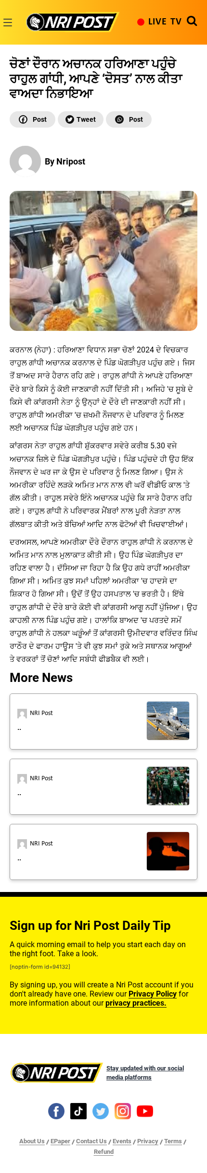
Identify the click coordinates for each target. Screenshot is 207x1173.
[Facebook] (32, 119)
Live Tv (165, 22)
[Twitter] (81, 119)
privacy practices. (136, 1003)
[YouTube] (145, 1110)
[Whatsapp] (129, 119)
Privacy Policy (153, 993)
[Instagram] (123, 1110)
